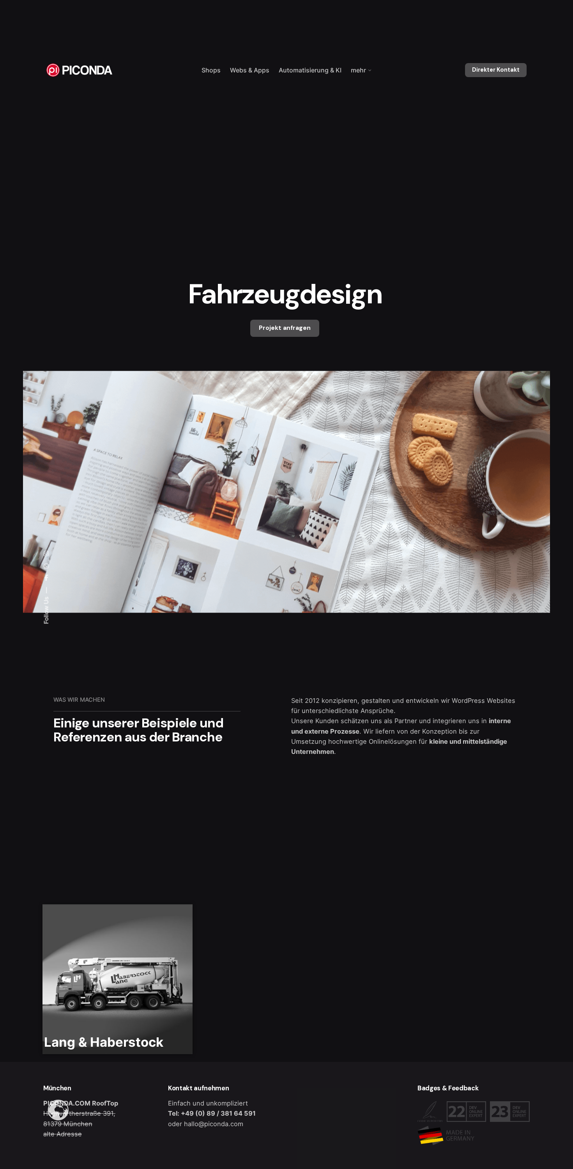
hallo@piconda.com (213, 1124)
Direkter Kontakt (496, 70)
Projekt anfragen (285, 328)
